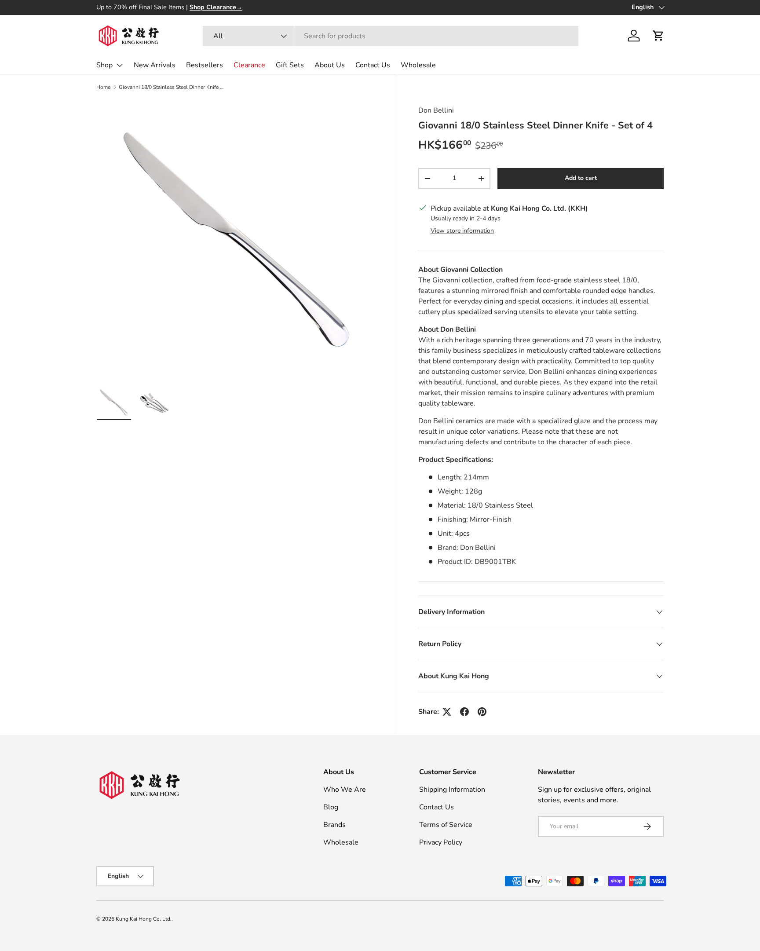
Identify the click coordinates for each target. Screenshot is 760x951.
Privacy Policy (440, 842)
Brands (334, 825)
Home (103, 87)
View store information (462, 231)
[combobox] (391, 36)
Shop (104, 65)
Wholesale (418, 65)
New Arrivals (154, 65)
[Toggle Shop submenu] (119, 65)
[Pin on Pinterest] (482, 712)
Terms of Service (445, 825)
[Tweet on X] (447, 712)
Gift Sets (290, 65)
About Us (329, 65)
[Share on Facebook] (464, 712)
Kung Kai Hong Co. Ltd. (144, 918)
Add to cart (581, 178)
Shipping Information (452, 789)
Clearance (249, 65)
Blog (330, 807)
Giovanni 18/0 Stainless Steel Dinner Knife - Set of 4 (171, 87)
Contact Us (372, 65)
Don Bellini (436, 110)
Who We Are (344, 789)
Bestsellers (204, 65)
